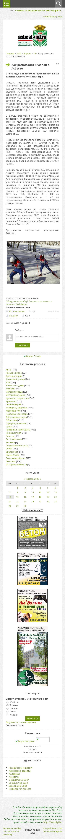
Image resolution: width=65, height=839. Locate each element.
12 (48, 492)
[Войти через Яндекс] (37, 330)
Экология (11, 461)
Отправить (22, 345)
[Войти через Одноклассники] (42, 330)
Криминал (11, 401)
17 (32, 496)
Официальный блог (19, 779)
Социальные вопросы (17, 445)
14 (34, 53)
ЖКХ (8, 382)
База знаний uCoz (18, 785)
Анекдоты (14, 776)
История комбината (16, 464)
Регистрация (49, 16)
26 (48, 501)
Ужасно (13, 714)
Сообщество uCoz (18, 782)
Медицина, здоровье (16, 407)
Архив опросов (28, 722)
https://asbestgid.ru (53, 822)
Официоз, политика (16, 423)
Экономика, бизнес (16, 458)
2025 (18, 53)
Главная (10, 53)
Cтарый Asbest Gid (52, 828)
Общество (11, 420)
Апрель (27, 53)
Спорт (9, 448)
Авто (8, 369)
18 (40, 496)
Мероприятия (13, 410)
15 (17, 496)
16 (25, 496)
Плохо (13, 711)
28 (9, 505)
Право (9, 426)
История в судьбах (15, 394)
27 (55, 501)
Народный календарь (17, 413)
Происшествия (13, 432)
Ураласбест (12, 451)
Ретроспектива (14, 439)
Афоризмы (14, 773)
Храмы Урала (12, 454)
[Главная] (32, 47)
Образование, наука (16, 417)
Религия (10, 436)
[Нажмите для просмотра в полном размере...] (33, 283)
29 (17, 505)
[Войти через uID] (27, 330)
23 (25, 501)
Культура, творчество (17, 398)
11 (40, 492)
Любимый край (13, 404)
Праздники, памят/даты (18, 429)
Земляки (10, 388)
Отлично (14, 701)
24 (32, 501)
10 (32, 492)
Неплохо (14, 708)
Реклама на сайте (12, 828)
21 (9, 501)
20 (55, 496)
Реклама (10, 442)
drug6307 (13, 315)
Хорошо (14, 705)
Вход (60, 16)
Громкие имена (14, 372)
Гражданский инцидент (20, 767)
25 (40, 501)
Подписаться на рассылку (11, 833)
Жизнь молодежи (15, 385)
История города (16, 311)
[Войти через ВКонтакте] (32, 330)
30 (25, 505)
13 (55, 492)
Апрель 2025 (32, 478)
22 (17, 501)
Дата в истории (14, 376)
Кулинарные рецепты (20, 770)
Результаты (12, 722)
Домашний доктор (15, 379)
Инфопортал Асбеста (20, 788)
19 (48, 496)
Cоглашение (49, 831)
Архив (59, 831)
